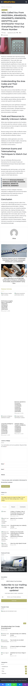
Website (3, 474)
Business (4, 673)
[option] (14, 564)
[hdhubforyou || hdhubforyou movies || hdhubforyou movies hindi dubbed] (9, 2)
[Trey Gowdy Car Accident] (5, 642)
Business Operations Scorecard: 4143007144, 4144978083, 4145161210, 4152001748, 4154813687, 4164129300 (20, 406)
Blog (3, 671)
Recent (13, 507)
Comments (22, 507)
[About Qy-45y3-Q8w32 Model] (5, 545)
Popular (4, 507)
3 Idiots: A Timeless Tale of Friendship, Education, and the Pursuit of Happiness (17, 513)
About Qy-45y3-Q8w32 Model (18, 543)
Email (2, 469)
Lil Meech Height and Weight (18, 646)
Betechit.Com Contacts (16, 518)
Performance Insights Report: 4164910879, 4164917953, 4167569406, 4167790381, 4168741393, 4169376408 (7, 305)
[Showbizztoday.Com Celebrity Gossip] (5, 527)
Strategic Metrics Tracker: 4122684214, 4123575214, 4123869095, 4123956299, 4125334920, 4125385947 (20, 428)
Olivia (4, 32)
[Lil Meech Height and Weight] (5, 648)
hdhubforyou (9, 7)
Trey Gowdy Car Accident (17, 640)
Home (3, 7)
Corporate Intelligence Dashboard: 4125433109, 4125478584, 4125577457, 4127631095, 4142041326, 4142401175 (7, 428)
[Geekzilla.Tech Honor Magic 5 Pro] (5, 655)
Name (3, 463)
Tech (3, 668)
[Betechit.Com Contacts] (5, 521)
